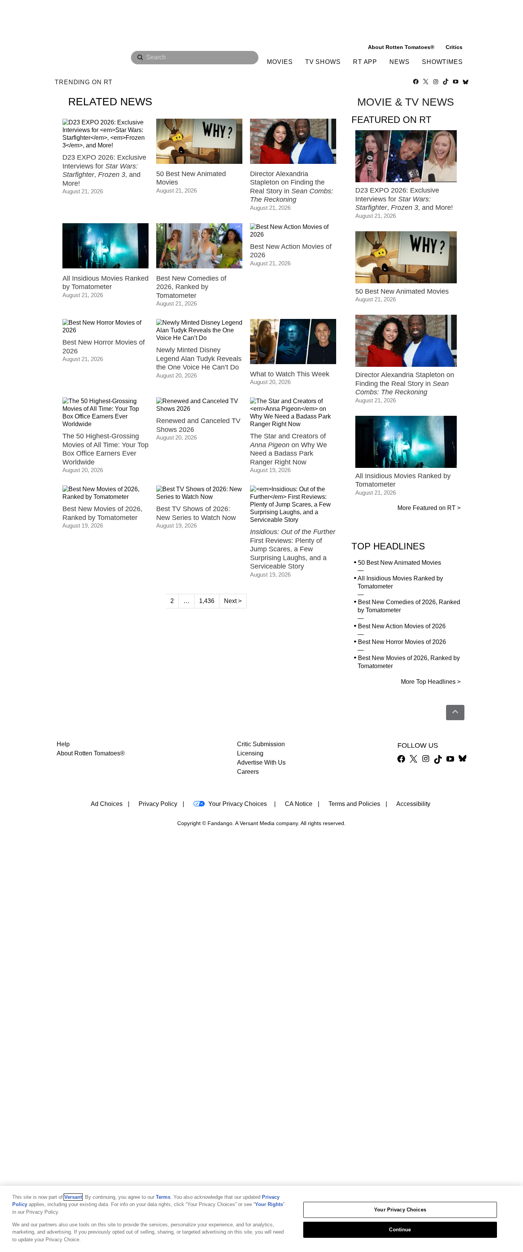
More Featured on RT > (429, 508)
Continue (400, 1229)
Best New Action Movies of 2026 (402, 626)
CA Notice (298, 804)
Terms (163, 1197)
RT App (365, 62)
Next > (233, 601)
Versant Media (257, 823)
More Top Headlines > (431, 681)
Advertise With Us (261, 762)
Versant (73, 1197)
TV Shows (323, 62)
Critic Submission (261, 744)
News (399, 62)
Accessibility (413, 804)
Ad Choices (107, 804)
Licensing (250, 753)
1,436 (206, 601)
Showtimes (442, 62)
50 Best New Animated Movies (399, 562)
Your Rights (269, 1204)
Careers (248, 771)
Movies (280, 62)
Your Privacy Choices (237, 804)
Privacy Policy (158, 804)
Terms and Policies (354, 804)
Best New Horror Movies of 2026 (402, 642)
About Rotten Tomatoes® (91, 753)
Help (63, 744)
